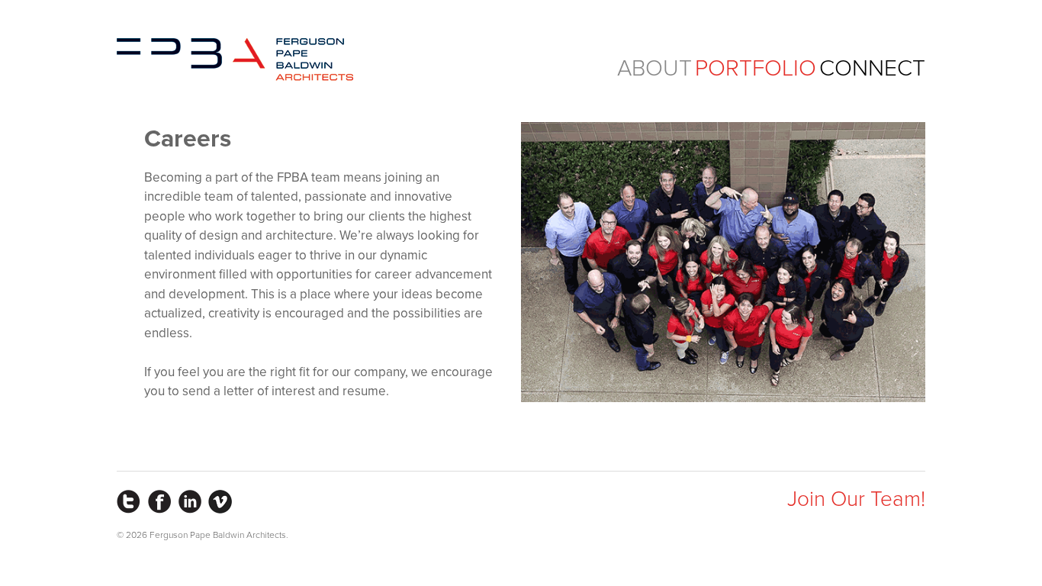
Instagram (128, 502)
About (654, 68)
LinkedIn (189, 502)
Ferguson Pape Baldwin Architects (235, 59)
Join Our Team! (856, 499)
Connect (872, 68)
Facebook (159, 502)
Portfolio (755, 68)
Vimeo (220, 502)
